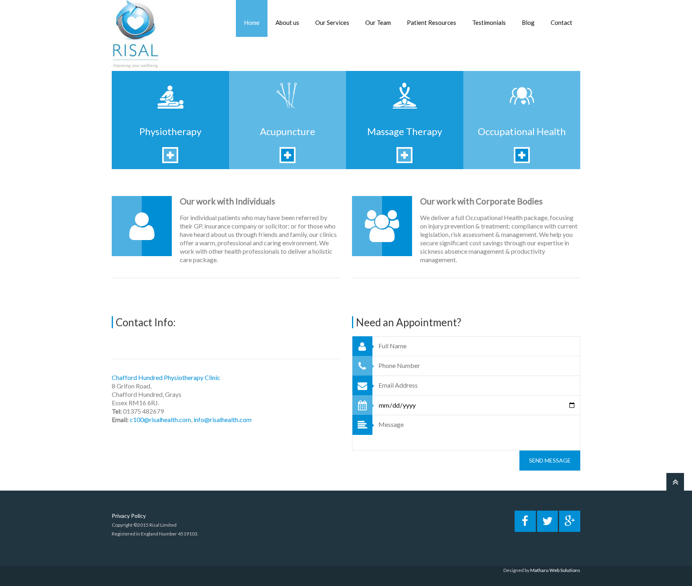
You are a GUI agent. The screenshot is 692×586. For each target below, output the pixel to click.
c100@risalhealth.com (160, 419)
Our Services (332, 22)
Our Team (378, 22)
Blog (528, 22)
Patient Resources (431, 22)
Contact (561, 22)
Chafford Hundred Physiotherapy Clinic (166, 377)
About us (287, 22)
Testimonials (489, 22)
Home (252, 22)
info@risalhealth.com (222, 419)
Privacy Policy (129, 515)
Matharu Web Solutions (555, 570)
